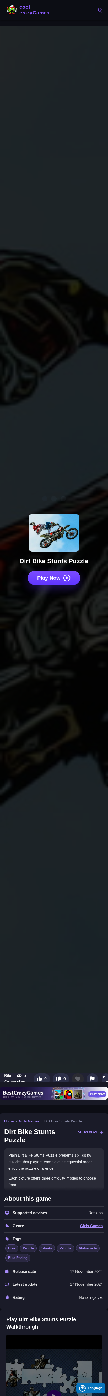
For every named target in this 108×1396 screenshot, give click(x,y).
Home (9, 1121)
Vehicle (65, 1248)
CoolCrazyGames (28, 10)
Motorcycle (88, 1248)
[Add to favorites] (78, 1078)
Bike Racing (18, 1258)
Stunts (46, 1248)
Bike (11, 1248)
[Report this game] (92, 1078)
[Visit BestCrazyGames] (54, 1093)
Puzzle (28, 1248)
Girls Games (29, 1121)
